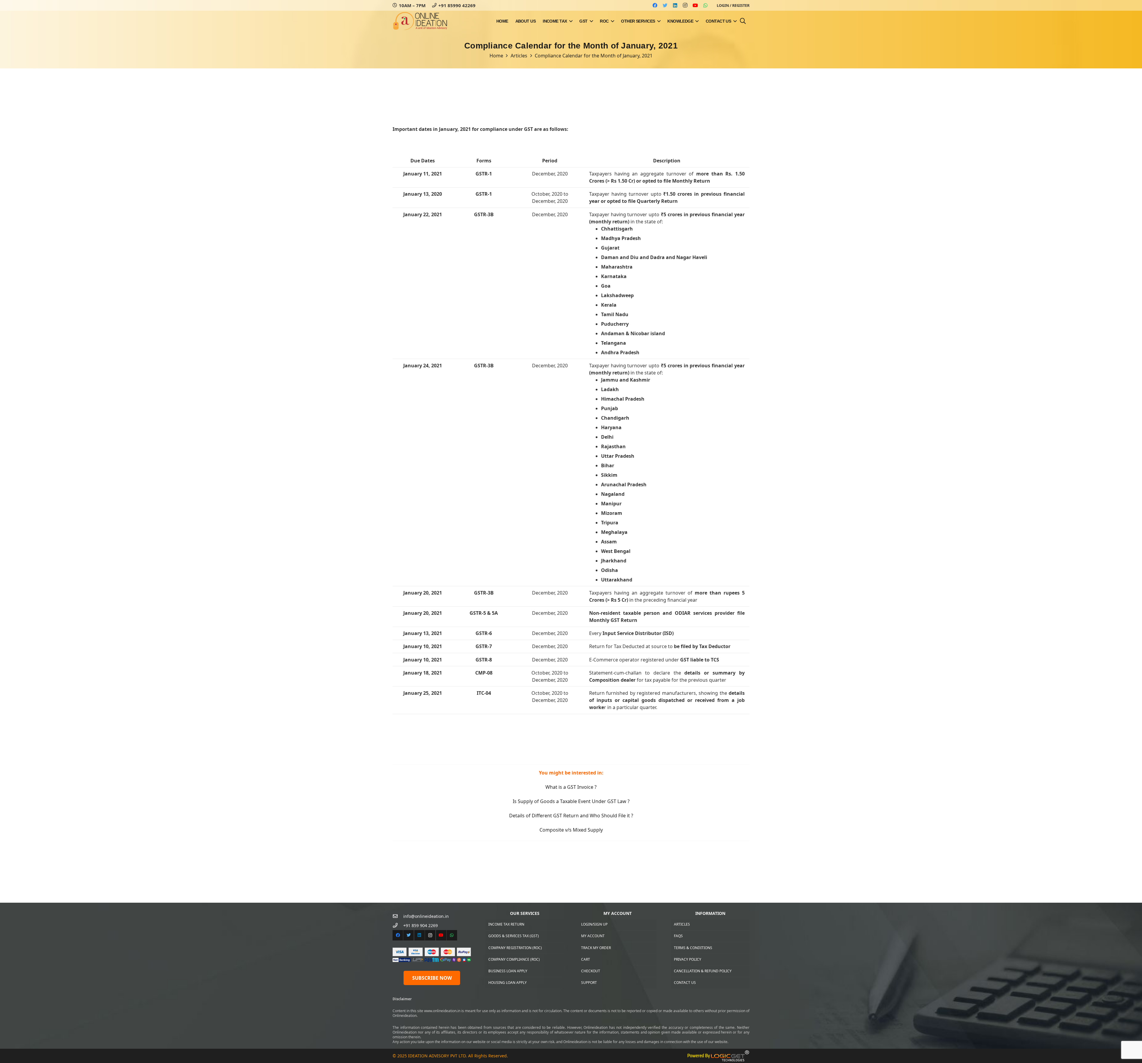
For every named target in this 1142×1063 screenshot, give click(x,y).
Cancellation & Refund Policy (703, 970)
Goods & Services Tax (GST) (513, 935)
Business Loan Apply (507, 970)
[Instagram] (685, 5)
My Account (593, 935)
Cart (585, 959)
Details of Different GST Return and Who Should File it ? (571, 815)
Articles (682, 924)
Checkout (590, 970)
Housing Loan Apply (507, 982)
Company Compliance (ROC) (514, 959)
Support (589, 982)
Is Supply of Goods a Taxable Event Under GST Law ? (571, 801)
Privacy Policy (687, 959)
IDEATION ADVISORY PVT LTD (437, 1056)
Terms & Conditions (693, 947)
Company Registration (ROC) (515, 947)
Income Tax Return (506, 924)
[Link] (420, 21)
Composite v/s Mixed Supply (571, 830)
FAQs (678, 935)
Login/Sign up (594, 924)
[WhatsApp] (705, 5)
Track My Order (596, 947)
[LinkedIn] (675, 5)
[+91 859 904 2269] (398, 925)
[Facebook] (655, 5)
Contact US (685, 982)
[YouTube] (695, 5)
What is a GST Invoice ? (571, 787)
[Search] (742, 21)
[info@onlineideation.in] (398, 916)
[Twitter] (665, 5)
